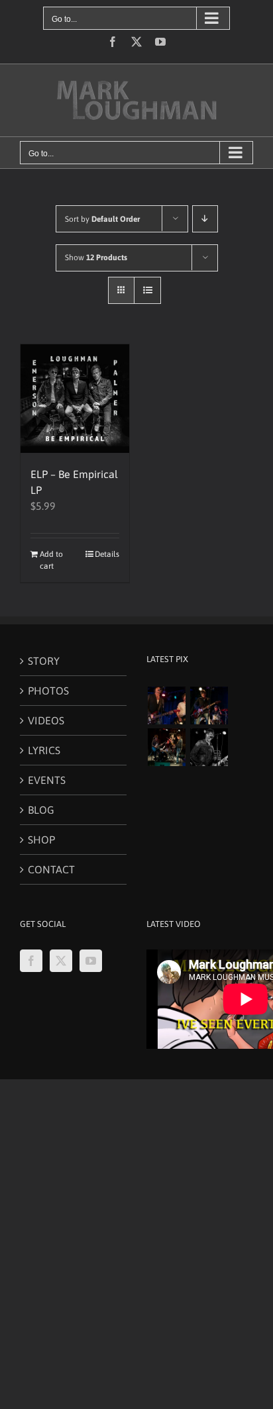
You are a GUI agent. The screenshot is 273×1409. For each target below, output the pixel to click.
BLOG (41, 810)
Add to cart (51, 560)
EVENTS (47, 780)
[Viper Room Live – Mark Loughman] (209, 747)
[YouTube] (91, 960)
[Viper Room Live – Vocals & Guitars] (166, 705)
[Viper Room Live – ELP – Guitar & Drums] (209, 705)
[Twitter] (61, 960)
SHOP (41, 840)
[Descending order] (205, 218)
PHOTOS (48, 691)
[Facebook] (31, 960)
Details (107, 554)
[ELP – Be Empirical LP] (75, 398)
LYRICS (44, 750)
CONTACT (51, 869)
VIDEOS (46, 720)
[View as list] (147, 290)
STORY (44, 661)
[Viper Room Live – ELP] (166, 747)
